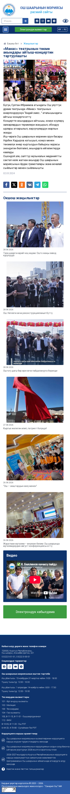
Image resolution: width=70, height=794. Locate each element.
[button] (5, 29)
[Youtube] (48, 21)
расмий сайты (41, 12)
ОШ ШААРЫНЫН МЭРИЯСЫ (41, 8)
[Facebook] (37, 21)
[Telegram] (54, 21)
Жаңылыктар (31, 43)
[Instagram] (42, 21)
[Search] (25, 21)
